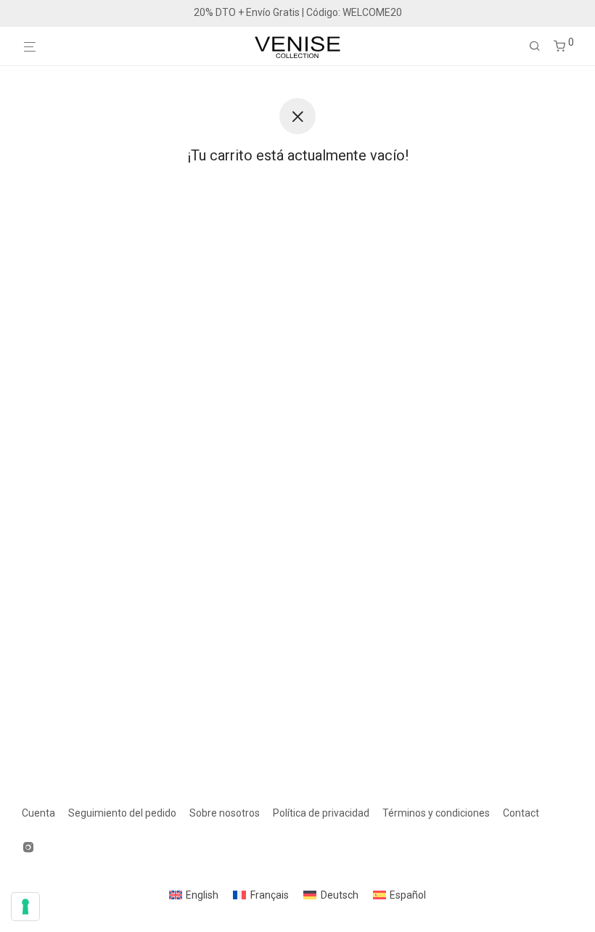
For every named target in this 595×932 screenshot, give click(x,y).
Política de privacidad (321, 813)
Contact (521, 813)
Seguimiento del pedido (122, 813)
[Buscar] (540, 46)
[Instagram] (28, 846)
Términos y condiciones (436, 813)
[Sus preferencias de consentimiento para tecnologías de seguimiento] (25, 906)
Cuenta (38, 813)
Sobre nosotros (224, 813)
